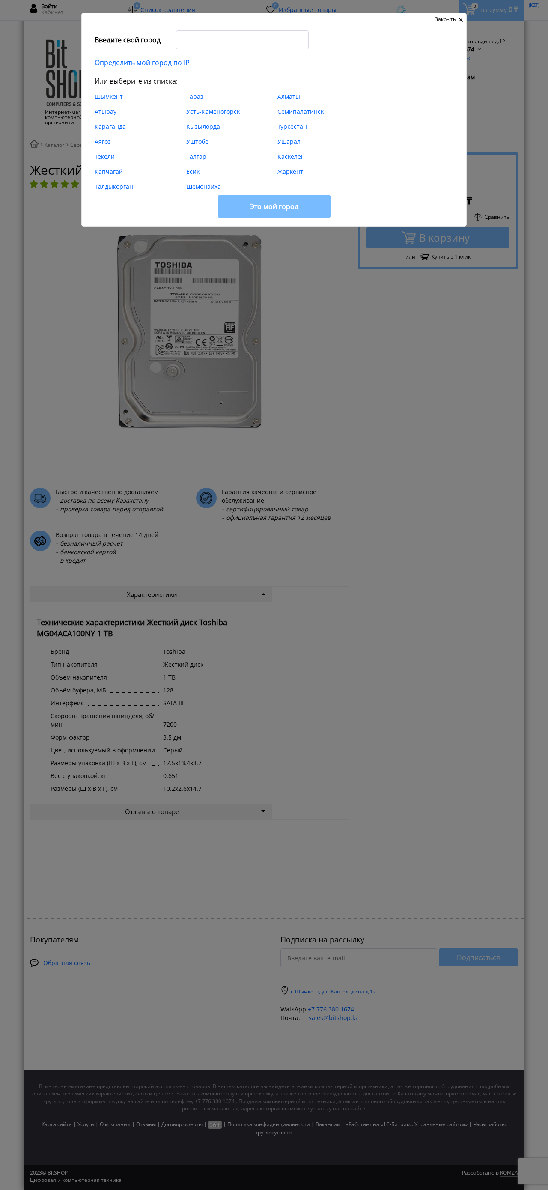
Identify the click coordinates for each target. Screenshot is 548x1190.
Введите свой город (128, 40)
